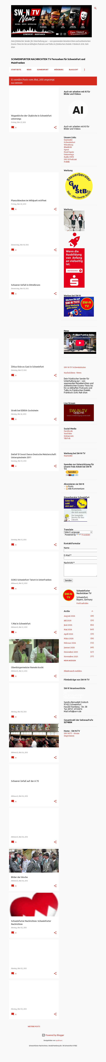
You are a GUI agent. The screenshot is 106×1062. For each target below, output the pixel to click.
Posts (70, 486)
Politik (67, 162)
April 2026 (68, 634)
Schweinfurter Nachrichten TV (84, 592)
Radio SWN (69, 157)
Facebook (68, 431)
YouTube (68, 433)
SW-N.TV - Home (71, 733)
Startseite (16, 69)
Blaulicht (73, 69)
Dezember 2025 (71, 652)
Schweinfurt (42, 69)
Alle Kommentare (76, 488)
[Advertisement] (33, 152)
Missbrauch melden (73, 671)
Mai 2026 (68, 629)
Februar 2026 (70, 643)
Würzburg (58, 69)
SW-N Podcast (70, 159)
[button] (55, 127)
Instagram (68, 436)
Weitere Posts (34, 1026)
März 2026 (68, 638)
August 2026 (69, 616)
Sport (66, 149)
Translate (85, 535)
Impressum (69, 736)
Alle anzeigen (16, 83)
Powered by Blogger (54, 1035)
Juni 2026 (68, 625)
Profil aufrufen (82, 603)
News (29, 69)
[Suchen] (95, 8)
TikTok (67, 438)
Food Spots (69, 152)
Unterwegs (69, 154)
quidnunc (59, 1040)
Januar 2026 (69, 647)
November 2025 (71, 656)
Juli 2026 (67, 620)
